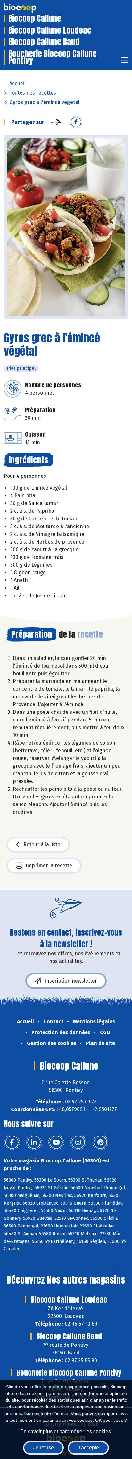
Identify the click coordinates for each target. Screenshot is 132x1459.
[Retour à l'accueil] (29, 8)
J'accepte (88, 1447)
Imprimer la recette (49, 866)
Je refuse (43, 1447)
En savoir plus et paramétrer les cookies (65, 1431)
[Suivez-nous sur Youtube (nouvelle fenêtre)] (56, 1142)
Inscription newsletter (71, 981)
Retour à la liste (41, 844)
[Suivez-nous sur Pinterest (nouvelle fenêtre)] (100, 1142)
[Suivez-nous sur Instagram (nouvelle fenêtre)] (78, 1142)
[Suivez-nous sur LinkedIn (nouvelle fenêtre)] (34, 1142)
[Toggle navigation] (124, 62)
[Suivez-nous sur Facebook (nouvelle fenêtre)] (12, 1142)
